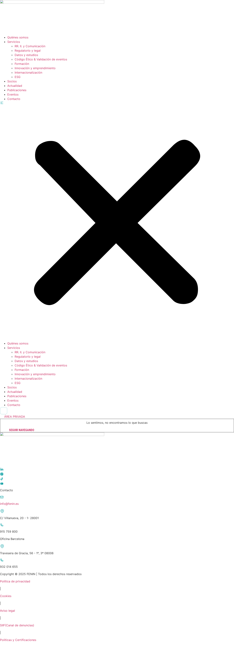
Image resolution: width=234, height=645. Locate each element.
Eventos (12, 94)
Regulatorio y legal (28, 50)
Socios (12, 81)
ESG (17, 77)
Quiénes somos (17, 37)
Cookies (5, 596)
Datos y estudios (26, 55)
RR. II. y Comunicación (30, 46)
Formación (22, 64)
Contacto (13, 99)
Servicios (13, 42)
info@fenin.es (9, 504)
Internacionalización (28, 72)
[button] (117, 221)
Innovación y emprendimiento (35, 68)
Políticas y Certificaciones (18, 640)
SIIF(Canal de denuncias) (17, 625)
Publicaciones (16, 90)
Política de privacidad (15, 581)
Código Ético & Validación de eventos (41, 59)
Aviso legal (7, 610)
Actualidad (14, 85)
